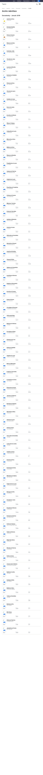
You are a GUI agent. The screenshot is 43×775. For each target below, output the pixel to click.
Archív (13, 8)
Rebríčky (8, 8)
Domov (3, 8)
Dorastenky (24, 8)
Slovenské (18, 8)
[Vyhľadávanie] (37, 4)
